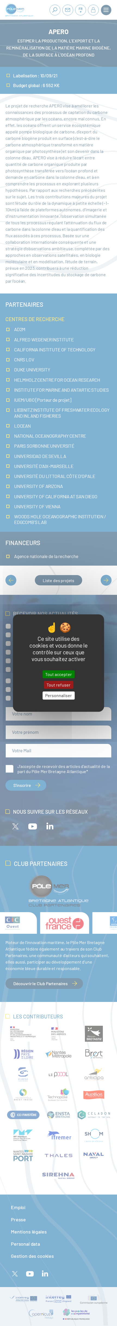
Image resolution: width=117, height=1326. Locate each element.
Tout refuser (58, 684)
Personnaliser (58, 695)
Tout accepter (58, 674)
